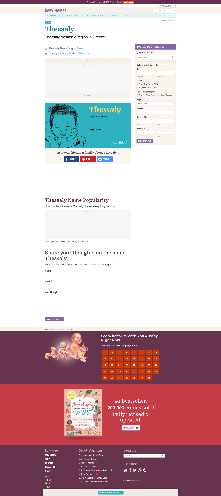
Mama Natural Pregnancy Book (93, 477)
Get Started (51, 15)
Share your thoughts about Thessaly (69, 53)
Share (88, 61)
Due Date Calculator (88, 466)
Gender (139, 80)
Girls (156, 84)
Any (140, 84)
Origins (133, 15)
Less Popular (166, 95)
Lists (125, 15)
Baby (47, 459)
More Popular (151, 95)
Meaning (140, 108)
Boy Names (60, 329)
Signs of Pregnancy (88, 462)
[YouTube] (125, 471)
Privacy (48, 483)
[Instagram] (139, 471)
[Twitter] (135, 471)
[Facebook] (130, 471)
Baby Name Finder (87, 458)
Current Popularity (146, 92)
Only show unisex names (147, 88)
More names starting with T (110, 492)
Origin (139, 99)
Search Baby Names (145, 141)
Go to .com (166, 6)
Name (48, 270)
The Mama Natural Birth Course (93, 481)
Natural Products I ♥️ (88, 474)
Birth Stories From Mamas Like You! (95, 470)
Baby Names (55, 10)
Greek (80, 48)
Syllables (142, 128)
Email (47, 281)
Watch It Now (128, 2)
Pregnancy (50, 455)
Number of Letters (144, 117)
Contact (48, 479)
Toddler (49, 463)
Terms (47, 486)
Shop (47, 471)
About (47, 476)
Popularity (89, 95)
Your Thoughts (53, 292)
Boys (148, 84)
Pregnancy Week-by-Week (91, 455)
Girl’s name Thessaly (168, 20)
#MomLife (50, 467)
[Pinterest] (144, 471)
